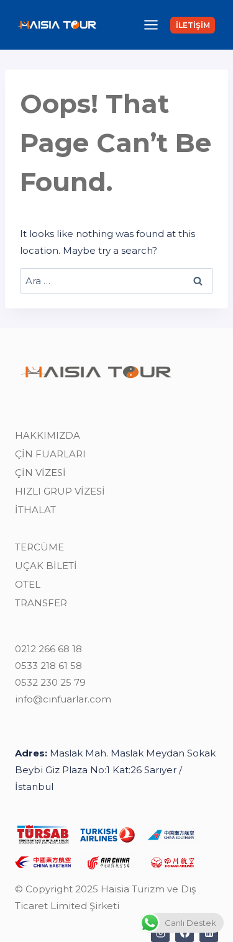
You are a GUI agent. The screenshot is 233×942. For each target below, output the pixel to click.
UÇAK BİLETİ (46, 566)
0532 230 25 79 (50, 682)
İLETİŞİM (193, 25)
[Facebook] (184, 932)
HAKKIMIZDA (47, 435)
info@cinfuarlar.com (63, 699)
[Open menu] (150, 24)
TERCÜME (39, 547)
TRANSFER (41, 603)
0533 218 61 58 (48, 665)
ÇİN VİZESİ (40, 472)
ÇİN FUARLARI (50, 454)
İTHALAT (35, 510)
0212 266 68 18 (48, 649)
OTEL (27, 584)
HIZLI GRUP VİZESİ (60, 491)
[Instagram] (160, 932)
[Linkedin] (208, 932)
